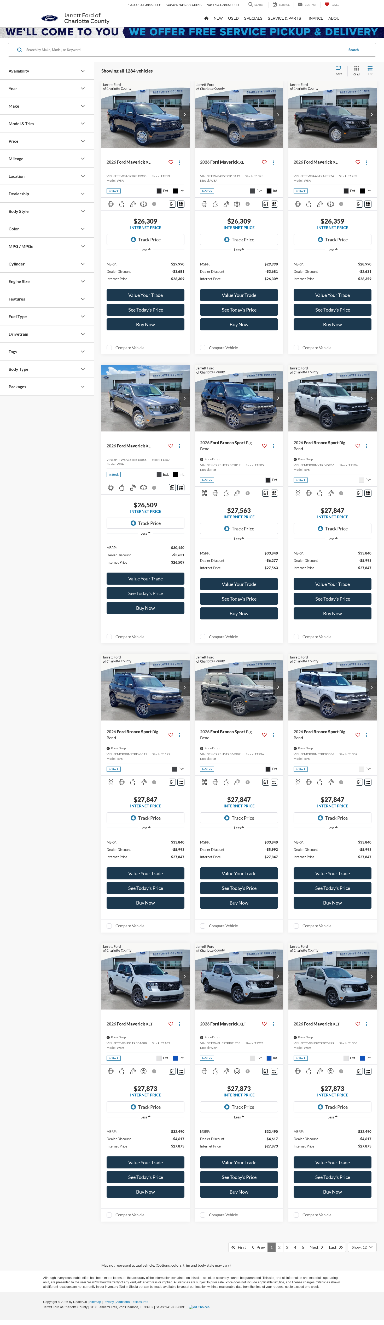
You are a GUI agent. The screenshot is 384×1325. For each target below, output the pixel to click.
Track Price (149, 239)
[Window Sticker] (180, 204)
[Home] (206, 18)
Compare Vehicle (129, 347)
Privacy (108, 1302)
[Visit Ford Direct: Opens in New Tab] (200, 1307)
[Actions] (179, 162)
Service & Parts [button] (284, 18)
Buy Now (145, 324)
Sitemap (95, 1302)
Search (353, 50)
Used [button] (233, 18)
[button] (184, 115)
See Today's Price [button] (145, 310)
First (240, 1247)
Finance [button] (314, 18)
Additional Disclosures (132, 1302)
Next (315, 1247)
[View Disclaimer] (154, 203)
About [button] (335, 18)
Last (334, 1247)
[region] (145, 271)
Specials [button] (253, 18)
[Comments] (172, 204)
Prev (259, 1247)
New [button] (218, 18)
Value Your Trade (145, 295)
